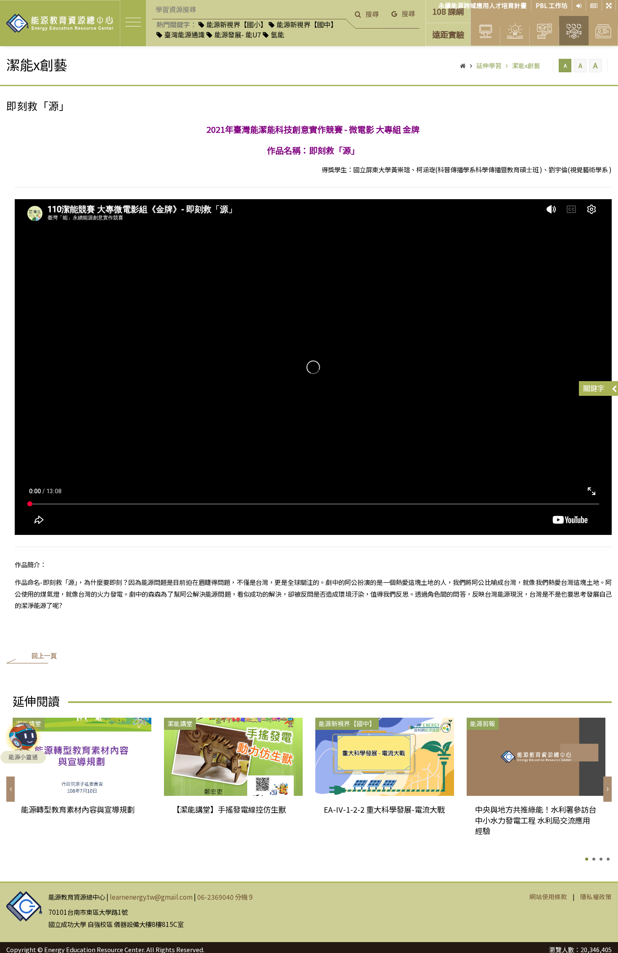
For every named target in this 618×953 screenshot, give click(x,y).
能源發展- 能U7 (237, 34)
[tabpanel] (82, 778)
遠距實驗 (448, 34)
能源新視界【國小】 (236, 24)
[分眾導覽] (609, 5)
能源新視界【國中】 (307, 24)
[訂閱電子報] (594, 5)
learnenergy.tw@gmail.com (151, 896)
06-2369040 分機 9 (225, 896)
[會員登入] (579, 5)
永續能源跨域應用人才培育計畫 (482, 5)
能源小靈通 (23, 757)
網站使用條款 (548, 896)
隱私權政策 (596, 896)
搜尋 (372, 14)
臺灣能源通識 (184, 34)
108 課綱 (448, 11)
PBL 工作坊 (552, 5)
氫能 (277, 34)
